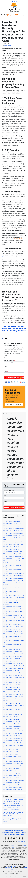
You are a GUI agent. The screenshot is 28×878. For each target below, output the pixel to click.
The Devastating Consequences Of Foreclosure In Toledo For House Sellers (13, 819)
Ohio (19, 841)
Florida (14, 843)
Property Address (9, 360)
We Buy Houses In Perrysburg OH (12, 773)
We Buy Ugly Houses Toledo (11, 785)
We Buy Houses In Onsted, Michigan (13, 597)
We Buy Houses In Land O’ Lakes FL (13, 696)
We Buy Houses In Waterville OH (12, 656)
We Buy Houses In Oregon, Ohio (12, 554)
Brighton (24, 845)
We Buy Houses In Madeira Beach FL (13, 677)
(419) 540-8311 (13, 15)
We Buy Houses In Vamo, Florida (12, 615)
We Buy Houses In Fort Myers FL (12, 743)
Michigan (23, 841)
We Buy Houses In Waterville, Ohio (13, 530)
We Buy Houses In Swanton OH (12, 649)
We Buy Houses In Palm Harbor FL (13, 714)
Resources (17, 832)
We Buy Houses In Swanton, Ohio (12, 551)
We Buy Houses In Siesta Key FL (12, 735)
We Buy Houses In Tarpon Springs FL (13, 682)
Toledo (12, 845)
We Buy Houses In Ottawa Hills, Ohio (13, 528)
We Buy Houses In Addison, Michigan (13, 595)
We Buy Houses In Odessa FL (11, 724)
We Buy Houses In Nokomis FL (12, 673)
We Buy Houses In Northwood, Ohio (13, 558)
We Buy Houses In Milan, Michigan (13, 580)
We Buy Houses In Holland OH (11, 647)
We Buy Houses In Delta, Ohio (11, 549)
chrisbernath (7, 45)
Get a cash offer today (7, 832)
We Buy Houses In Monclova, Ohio (13, 533)
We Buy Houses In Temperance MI (13, 634)
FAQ (5, 834)
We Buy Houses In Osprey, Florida (12, 631)
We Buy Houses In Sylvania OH (12, 644)
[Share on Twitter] (6, 338)
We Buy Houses (9, 830)
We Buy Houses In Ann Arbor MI (12, 775)
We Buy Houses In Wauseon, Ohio (12, 546)
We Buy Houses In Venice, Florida (12, 624)
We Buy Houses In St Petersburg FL (13, 763)
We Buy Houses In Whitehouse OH (13, 654)
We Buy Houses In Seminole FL (12, 726)
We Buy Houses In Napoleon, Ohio (13, 544)
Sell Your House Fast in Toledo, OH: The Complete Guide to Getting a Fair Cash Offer (13, 813)
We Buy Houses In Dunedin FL (11, 716)
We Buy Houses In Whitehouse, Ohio (13, 535)
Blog (22, 834)
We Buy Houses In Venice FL (11, 754)
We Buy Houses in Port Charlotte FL (13, 731)
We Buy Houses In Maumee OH (12, 777)
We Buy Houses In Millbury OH (12, 661)
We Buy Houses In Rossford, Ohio (12, 526)
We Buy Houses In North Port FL (12, 766)
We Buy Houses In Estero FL (11, 692)
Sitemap (18, 834)
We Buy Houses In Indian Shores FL (13, 675)
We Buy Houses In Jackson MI (11, 728)
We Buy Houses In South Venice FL (13, 668)
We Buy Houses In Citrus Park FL (12, 709)
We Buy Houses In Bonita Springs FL (13, 689)
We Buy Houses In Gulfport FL (11, 719)
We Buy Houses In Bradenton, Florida (13, 618)
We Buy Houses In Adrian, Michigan (13, 600)
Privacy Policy (11, 834)
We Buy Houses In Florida (10, 751)
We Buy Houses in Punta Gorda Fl (12, 733)
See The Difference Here (14, 404)
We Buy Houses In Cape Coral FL (12, 738)
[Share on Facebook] (3, 338)
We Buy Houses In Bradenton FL (12, 756)
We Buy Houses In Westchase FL (12, 680)
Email (6, 371)
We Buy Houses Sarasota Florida (12, 606)
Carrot (24, 876)
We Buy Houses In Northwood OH (13, 663)
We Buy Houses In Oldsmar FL (11, 721)
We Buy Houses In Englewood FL (12, 740)
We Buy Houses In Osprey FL (11, 670)
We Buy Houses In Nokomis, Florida (13, 626)
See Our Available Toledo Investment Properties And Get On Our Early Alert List (14, 328)
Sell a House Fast (18, 830)
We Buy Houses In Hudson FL (11, 703)
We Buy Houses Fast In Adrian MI (12, 789)
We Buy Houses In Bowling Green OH (13, 666)
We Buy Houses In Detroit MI (11, 629)
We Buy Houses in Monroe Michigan (13, 780)
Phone (5, 366)
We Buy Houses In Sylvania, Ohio (12, 521)
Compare (23, 832)
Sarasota (12, 847)
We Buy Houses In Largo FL (11, 759)
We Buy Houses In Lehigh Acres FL (13, 694)
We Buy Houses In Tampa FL (11, 749)
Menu (24, 15)
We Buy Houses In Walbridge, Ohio (13, 556)
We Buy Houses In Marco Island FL (13, 684)
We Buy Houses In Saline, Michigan (13, 578)
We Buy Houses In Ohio (10, 770)
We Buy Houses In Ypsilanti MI (11, 782)
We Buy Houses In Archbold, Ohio (12, 542)
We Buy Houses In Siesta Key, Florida (13, 609)
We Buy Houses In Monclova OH (12, 651)
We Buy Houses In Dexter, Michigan (13, 575)
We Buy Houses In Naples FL (11, 687)
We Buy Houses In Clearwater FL (12, 761)
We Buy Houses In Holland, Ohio (12, 523)
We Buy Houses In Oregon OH (11, 658)
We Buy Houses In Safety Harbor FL (13, 712)
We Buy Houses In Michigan (11, 768)
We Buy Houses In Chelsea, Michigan (13, 573)
